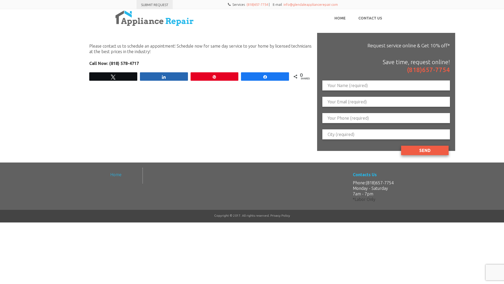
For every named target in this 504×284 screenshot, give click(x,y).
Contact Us (370, 18)
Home (340, 18)
